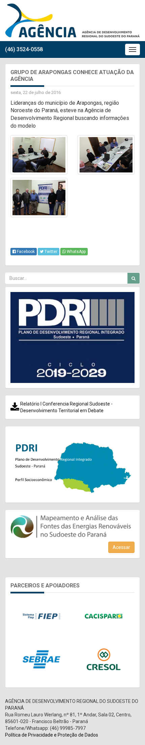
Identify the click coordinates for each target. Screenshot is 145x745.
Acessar (121, 547)
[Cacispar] (103, 616)
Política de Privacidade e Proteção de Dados (51, 735)
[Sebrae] (41, 659)
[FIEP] (41, 616)
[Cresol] (103, 659)
